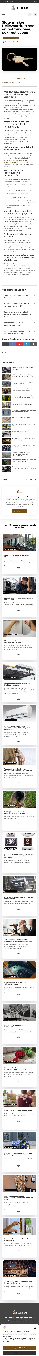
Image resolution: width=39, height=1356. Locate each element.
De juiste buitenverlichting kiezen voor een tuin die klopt (24, 439)
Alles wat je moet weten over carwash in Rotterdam (19, 897)
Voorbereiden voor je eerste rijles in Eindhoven (22, 368)
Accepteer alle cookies (19, 1348)
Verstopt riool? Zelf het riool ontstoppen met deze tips (15, 812)
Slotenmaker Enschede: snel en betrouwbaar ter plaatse (16, 641)
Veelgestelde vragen (11, 82)
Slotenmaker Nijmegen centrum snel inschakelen (18, 599)
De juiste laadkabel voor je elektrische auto (23, 425)
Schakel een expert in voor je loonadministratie (20, 432)
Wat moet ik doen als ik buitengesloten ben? (19, 324)
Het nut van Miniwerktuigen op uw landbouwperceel (18, 1154)
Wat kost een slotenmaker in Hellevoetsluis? (19, 296)
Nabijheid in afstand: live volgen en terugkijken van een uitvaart (18, 1068)
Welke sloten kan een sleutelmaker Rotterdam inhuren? (18, 1282)
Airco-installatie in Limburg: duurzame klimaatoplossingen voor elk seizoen (18, 727)
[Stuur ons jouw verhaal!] (19, 491)
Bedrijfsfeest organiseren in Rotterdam (15, 1026)
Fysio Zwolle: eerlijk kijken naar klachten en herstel (16, 556)
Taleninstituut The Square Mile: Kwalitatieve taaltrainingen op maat (18, 940)
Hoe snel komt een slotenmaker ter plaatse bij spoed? (19, 305)
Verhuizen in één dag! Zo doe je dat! (18, 1111)
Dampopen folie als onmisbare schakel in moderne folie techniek (24, 410)
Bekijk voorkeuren (19, 1353)
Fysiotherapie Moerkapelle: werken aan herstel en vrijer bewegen (24, 460)
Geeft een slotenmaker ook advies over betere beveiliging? (19, 332)
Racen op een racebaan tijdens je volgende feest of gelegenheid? (22, 389)
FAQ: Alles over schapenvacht (21, 417)
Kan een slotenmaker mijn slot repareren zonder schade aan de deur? (19, 314)
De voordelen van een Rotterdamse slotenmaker (18, 1239)
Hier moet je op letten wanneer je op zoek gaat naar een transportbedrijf (23, 396)
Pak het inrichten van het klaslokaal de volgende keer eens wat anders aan (24, 375)
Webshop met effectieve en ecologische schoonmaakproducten (18, 769)
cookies (32, 1338)
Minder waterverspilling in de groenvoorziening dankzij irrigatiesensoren (21, 454)
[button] (35, 1327)
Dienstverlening (11, 38)
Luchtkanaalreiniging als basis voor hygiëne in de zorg (18, 684)
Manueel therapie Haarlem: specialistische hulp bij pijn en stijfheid (24, 467)
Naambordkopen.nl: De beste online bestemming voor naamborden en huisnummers (18, 856)
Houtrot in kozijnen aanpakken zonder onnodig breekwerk (24, 446)
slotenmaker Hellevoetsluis (23, 109)
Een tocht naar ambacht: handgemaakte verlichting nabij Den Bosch (18, 1197)
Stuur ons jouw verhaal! (19, 497)
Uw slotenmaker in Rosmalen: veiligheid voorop (16, 983)
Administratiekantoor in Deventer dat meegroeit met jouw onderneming (23, 403)
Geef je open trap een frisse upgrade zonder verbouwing (23, 382)
